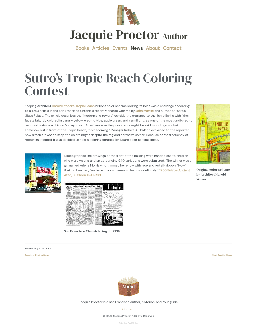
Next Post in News (222, 255)
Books (82, 48)
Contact (172, 48)
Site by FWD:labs (128, 323)
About (153, 48)
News (137, 48)
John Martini (145, 111)
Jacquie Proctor (129, 34)
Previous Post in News (37, 255)
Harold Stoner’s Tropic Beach (73, 106)
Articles (100, 48)
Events (119, 48)
